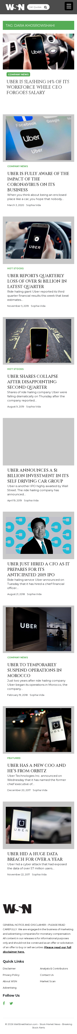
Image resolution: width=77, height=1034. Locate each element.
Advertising (9, 987)
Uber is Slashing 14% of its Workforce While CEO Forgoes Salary (38, 87)
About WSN (10, 981)
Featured (14, 758)
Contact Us (46, 974)
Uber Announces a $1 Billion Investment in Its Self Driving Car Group (38, 476)
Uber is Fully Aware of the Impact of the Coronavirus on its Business (38, 182)
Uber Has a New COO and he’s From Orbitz (36, 768)
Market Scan (48, 981)
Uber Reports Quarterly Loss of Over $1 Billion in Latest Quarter (37, 281)
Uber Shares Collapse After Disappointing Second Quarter (32, 382)
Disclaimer (9, 968)
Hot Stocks (15, 268)
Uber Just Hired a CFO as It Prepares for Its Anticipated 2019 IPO (38, 569)
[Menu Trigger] (69, 6)
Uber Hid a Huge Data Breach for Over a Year (35, 856)
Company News (18, 74)
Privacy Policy (11, 974)
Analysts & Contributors (54, 968)
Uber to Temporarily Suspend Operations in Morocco (34, 670)
